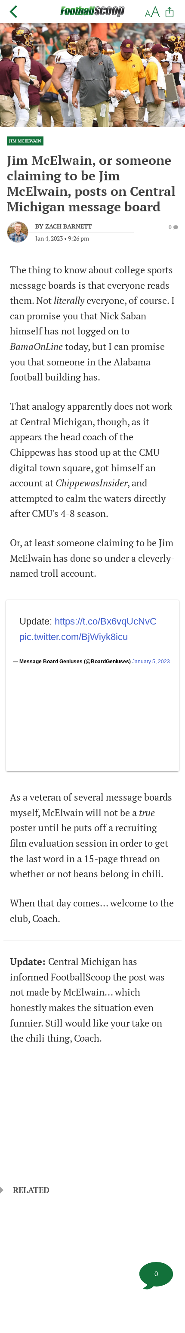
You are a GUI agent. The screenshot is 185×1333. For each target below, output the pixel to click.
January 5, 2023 (151, 662)
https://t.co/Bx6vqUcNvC (106, 621)
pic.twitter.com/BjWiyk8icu (73, 636)
